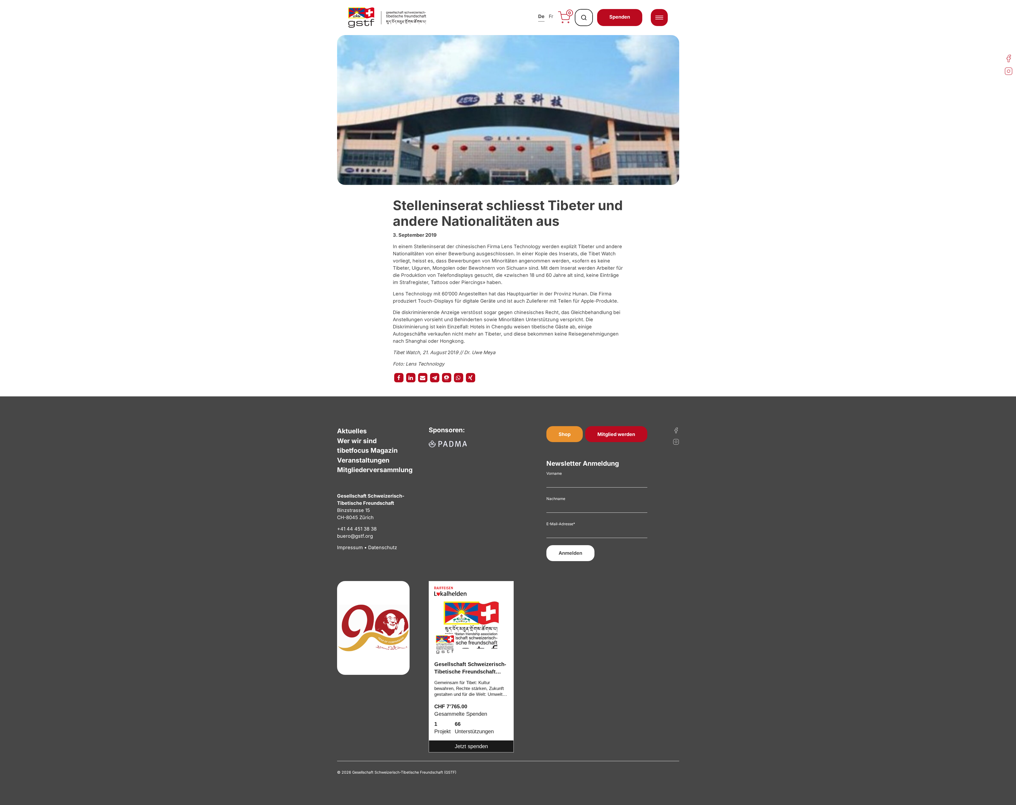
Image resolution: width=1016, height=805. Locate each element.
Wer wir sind (357, 441)
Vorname (554, 473)
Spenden (619, 17)
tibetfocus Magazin (367, 450)
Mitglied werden (616, 434)
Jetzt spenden (471, 746)
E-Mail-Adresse (560, 524)
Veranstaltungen (363, 460)
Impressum (350, 547)
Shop (565, 434)
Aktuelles (352, 431)
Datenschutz (382, 547)
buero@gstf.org (355, 536)
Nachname (555, 498)
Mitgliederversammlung (375, 470)
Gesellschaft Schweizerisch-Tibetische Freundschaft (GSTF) (470, 668)
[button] (398, 377)
